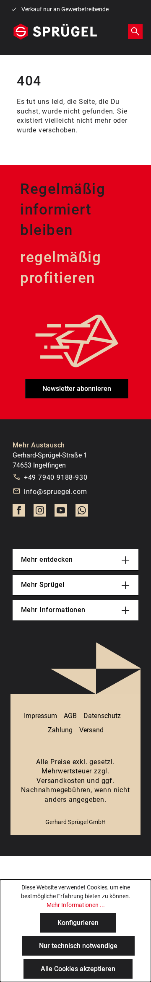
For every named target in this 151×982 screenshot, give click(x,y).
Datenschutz (102, 716)
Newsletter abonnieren (76, 389)
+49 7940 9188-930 (56, 477)
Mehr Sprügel (43, 585)
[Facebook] (19, 512)
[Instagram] (40, 512)
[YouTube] (61, 512)
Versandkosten (60, 781)
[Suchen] (135, 31)
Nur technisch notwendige (78, 946)
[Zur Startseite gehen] (55, 31)
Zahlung (60, 730)
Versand (91, 730)
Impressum (40, 716)
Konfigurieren (78, 923)
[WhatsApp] (82, 512)
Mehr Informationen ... (76, 905)
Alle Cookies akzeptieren (78, 969)
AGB (70, 716)
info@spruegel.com (55, 492)
